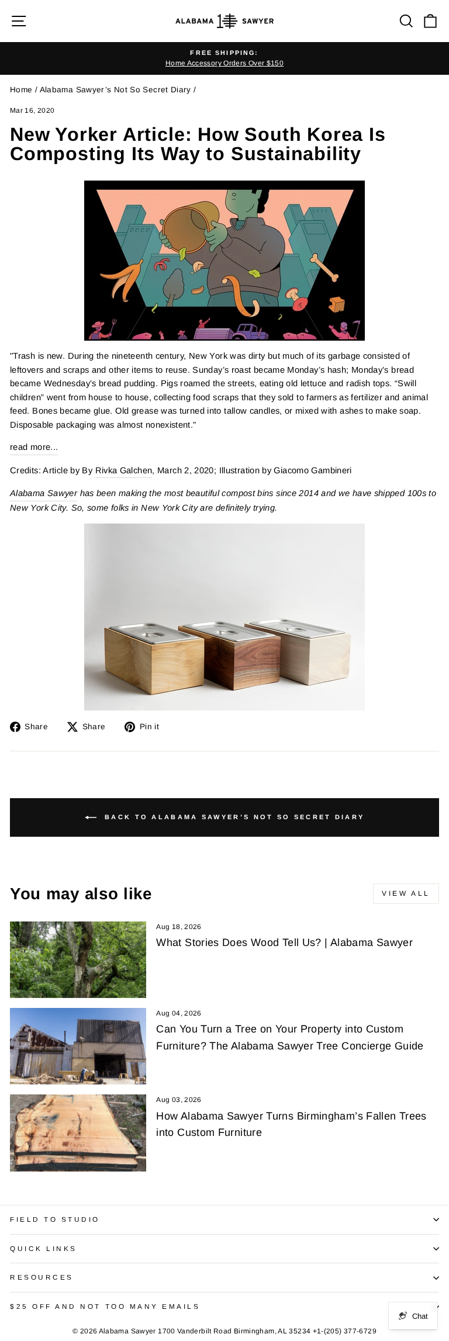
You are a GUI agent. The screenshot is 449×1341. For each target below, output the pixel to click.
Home (21, 89)
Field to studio (55, 1219)
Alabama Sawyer (43, 493)
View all (406, 893)
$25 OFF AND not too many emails (105, 1306)
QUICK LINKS (43, 1248)
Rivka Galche (124, 470)
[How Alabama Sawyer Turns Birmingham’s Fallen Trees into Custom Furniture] (78, 1132)
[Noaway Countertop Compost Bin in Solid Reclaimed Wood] (224, 617)
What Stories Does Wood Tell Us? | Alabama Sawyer (284, 942)
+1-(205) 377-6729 (345, 1331)
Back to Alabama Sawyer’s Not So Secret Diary (233, 816)
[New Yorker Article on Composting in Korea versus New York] (224, 261)
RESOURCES (42, 1277)
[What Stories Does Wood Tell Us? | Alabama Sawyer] (78, 959)
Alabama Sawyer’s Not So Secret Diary (115, 89)
